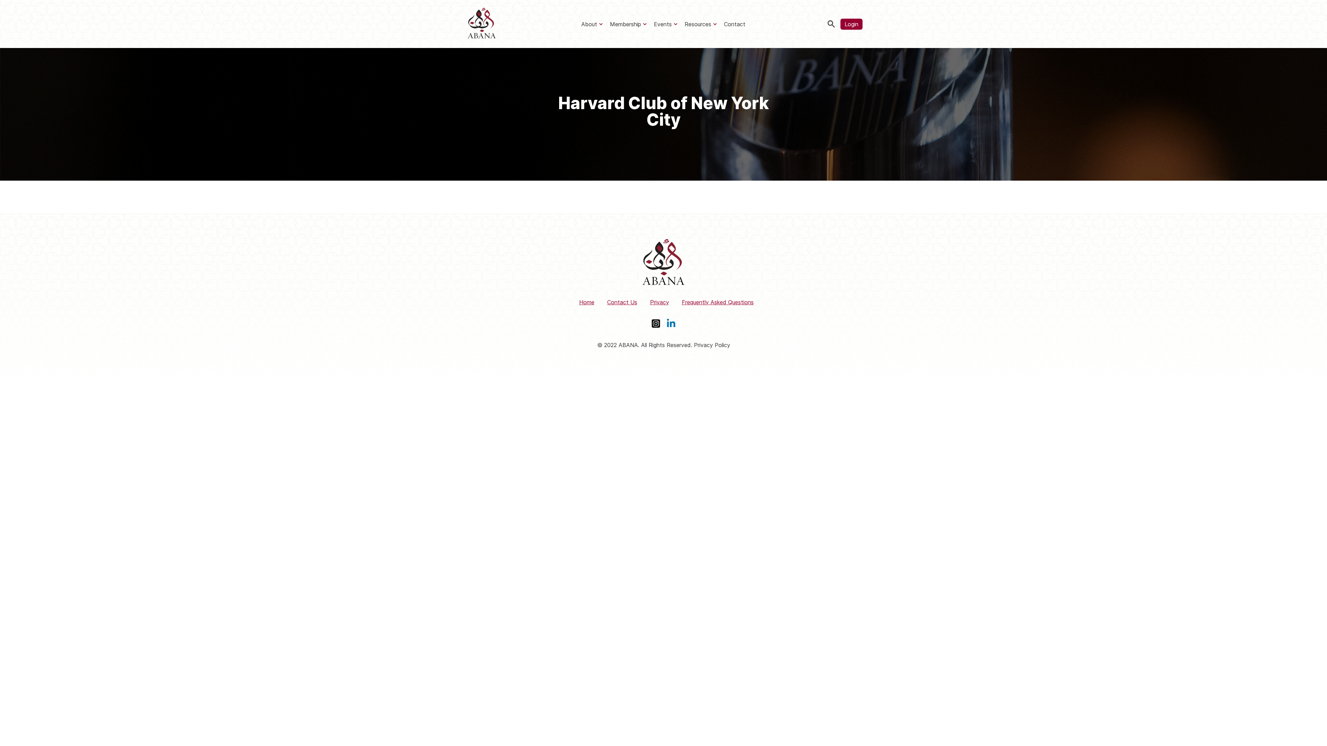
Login (851, 24)
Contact (734, 24)
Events (663, 24)
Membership (625, 24)
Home (586, 302)
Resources (698, 24)
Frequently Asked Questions (718, 302)
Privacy (659, 302)
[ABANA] (481, 24)
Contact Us (622, 302)
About (589, 24)
